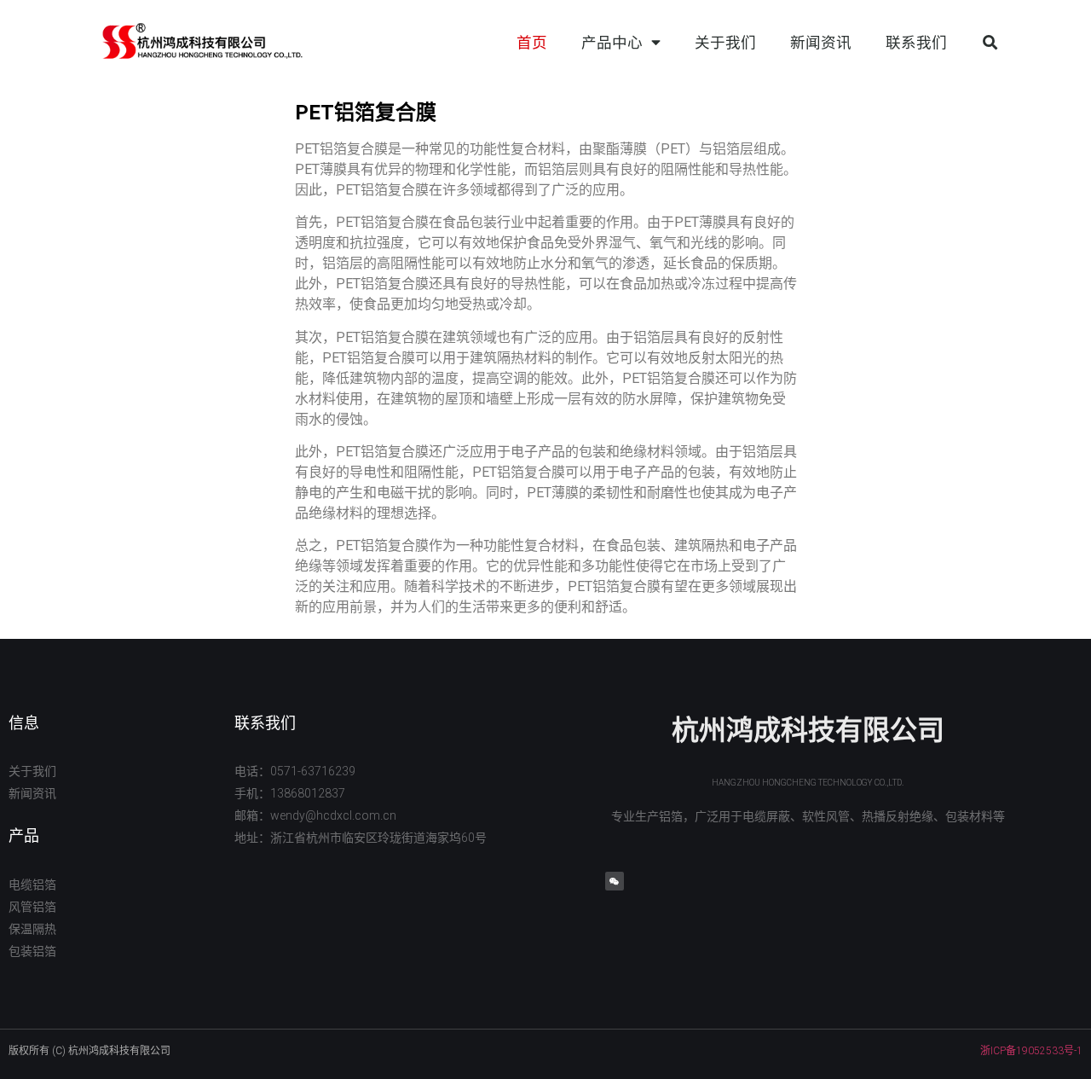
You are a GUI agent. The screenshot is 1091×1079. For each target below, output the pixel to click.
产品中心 (612, 42)
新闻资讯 (820, 42)
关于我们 (725, 42)
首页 (532, 42)
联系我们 (916, 42)
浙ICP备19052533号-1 (1031, 1051)
